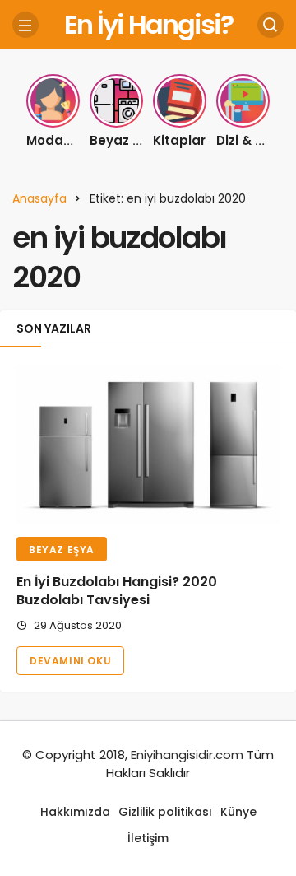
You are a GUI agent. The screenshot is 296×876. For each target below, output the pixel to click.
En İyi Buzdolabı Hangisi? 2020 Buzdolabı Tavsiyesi (116, 591)
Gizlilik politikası (165, 812)
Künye (238, 812)
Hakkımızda (75, 812)
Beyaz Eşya (62, 550)
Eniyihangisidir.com (187, 754)
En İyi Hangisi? (148, 24)
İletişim (148, 838)
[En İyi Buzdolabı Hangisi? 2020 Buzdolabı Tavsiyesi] (148, 444)
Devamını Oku (70, 661)
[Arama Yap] (270, 25)
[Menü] (25, 25)
